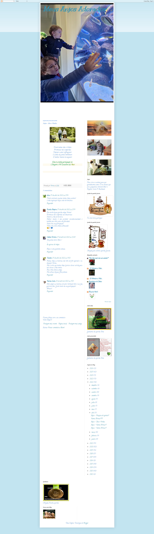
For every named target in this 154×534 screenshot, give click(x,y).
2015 (91, 464)
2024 (92, 375)
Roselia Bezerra (52, 209)
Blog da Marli (93, 292)
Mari (73, 164)
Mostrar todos (108, 302)
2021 (91, 443)
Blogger (85, 523)
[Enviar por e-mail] (64, 185)
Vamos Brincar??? (97, 419)
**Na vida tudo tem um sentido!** (99, 258)
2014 (91, 467)
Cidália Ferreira (51, 237)
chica (48, 195)
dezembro (94, 385)
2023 (92, 379)
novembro (95, 389)
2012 (91, 474)
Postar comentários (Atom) (56, 327)
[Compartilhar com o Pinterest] (70, 185)
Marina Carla (51, 281)
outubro (94, 392)
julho (93, 402)
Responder (50, 203)
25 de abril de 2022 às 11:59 (66, 209)
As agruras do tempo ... (53, 244)
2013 (91, 471)
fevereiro (94, 436)
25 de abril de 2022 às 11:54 (59, 195)
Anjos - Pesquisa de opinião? (100, 415)
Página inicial (62, 324)
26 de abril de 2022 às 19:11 (64, 281)
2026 (92, 368)
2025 (92, 372)
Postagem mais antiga (75, 324)
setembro (94, 395)
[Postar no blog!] (66, 185)
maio (93, 409)
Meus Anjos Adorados (74, 9)
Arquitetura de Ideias (95, 281)
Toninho (49, 258)
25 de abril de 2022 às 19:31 (61, 258)
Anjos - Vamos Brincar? (98, 425)
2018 (91, 454)
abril (93, 413)
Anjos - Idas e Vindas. (98, 422)
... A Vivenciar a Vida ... (96, 268)
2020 (92, 447)
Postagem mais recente (50, 324)
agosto (94, 399)
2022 (92, 382)
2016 (91, 460)
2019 (91, 450)
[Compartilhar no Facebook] (69, 185)
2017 (91, 457)
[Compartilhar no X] (67, 185)
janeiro (94, 439)
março (94, 432)
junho (93, 406)
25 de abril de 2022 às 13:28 (66, 237)
